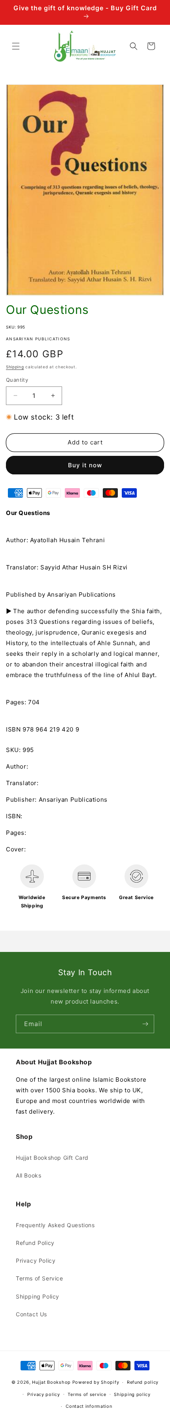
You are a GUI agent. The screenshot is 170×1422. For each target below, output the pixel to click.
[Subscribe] (145, 1024)
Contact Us (31, 1314)
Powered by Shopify (95, 1382)
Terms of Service (39, 1278)
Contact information (89, 1406)
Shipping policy (132, 1394)
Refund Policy (35, 1242)
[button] (16, 46)
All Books (28, 1175)
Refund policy (143, 1382)
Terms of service (87, 1394)
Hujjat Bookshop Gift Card (52, 1157)
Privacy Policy (35, 1260)
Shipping (15, 366)
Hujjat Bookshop (51, 1382)
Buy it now (85, 465)
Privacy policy (43, 1394)
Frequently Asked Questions (55, 1225)
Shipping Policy (37, 1296)
